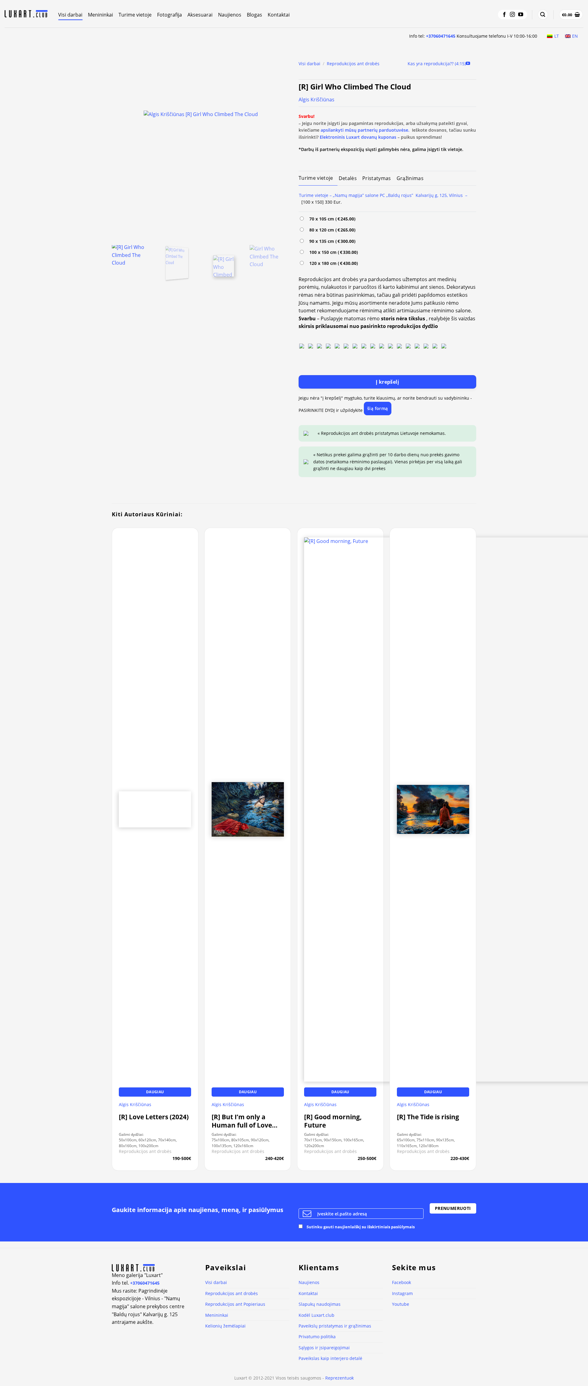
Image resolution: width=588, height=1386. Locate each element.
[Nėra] (302, 345)
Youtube (400, 1304)
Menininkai (100, 14)
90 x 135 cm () (331, 241)
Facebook (401, 1282)
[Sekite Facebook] (504, 14)
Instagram (402, 1293)
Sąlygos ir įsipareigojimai (324, 1347)
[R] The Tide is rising (428, 1117)
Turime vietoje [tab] (316, 178)
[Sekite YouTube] (520, 14)
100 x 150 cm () (332, 252)
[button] (543, 14)
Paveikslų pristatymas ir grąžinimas (335, 1326)
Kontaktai (279, 14)
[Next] (278, 148)
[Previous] (123, 148)
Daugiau (155, 1092)
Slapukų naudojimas (320, 1304)
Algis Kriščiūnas (316, 99)
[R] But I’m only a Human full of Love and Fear (242, 1121)
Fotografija (169, 14)
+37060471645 (440, 36)
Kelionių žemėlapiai (225, 1326)
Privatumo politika (317, 1336)
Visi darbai (70, 14)
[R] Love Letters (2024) (154, 1117)
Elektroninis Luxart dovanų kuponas (358, 137)
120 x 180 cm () (332, 263)
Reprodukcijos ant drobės (353, 63)
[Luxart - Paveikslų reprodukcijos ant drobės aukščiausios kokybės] (27, 13)
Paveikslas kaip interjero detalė (330, 1358)
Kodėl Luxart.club (316, 1315)
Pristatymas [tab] (376, 178)
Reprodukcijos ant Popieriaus (235, 1304)
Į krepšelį (387, 382)
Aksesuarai (200, 14)
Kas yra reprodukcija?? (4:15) (437, 63)
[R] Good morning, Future (333, 1121)
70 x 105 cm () (331, 219)
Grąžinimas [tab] (410, 178)
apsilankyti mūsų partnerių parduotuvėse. (365, 130)
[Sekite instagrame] (512, 14)
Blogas (254, 14)
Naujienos (229, 14)
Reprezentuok (339, 1378)
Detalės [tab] (348, 178)
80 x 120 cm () (331, 230)
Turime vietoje (135, 14)
